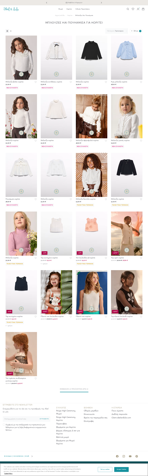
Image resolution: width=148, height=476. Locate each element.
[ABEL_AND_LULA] (11, 9)
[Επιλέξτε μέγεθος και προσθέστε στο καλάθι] (21, 74)
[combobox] (116, 31)
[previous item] (46, 3)
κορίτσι (69, 15)
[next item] (101, 3)
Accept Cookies (121, 469)
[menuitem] (61, 9)
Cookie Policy (8, 473)
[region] (74, 469)
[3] (7, 31)
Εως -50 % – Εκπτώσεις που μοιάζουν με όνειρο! (74, 3)
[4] (10, 31)
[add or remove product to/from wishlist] (35, 82)
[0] (133, 9)
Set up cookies (105, 469)
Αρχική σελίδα (60, 15)
